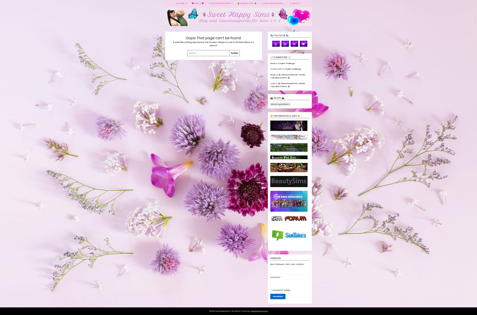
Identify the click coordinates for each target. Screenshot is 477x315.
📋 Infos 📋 (295, 3)
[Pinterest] (294, 43)
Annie (272, 63)
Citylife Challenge (286, 63)
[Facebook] (276, 43)
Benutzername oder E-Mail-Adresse (287, 264)
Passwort (275, 277)
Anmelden (278, 296)
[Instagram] (285, 43)
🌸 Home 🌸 (181, 3)
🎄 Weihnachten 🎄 (247, 3)
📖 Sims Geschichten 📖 (273, 3)
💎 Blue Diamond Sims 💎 (220, 3)
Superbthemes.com (259, 311)
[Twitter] (303, 43)
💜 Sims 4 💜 (198, 3)
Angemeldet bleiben (281, 290)
